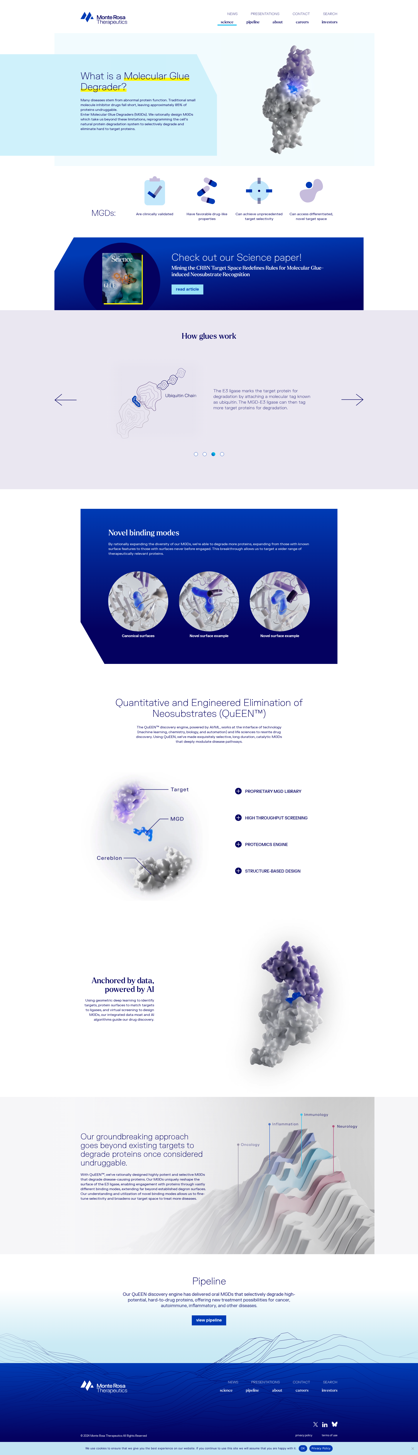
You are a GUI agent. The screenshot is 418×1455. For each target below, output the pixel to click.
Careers (302, 22)
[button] (65, 400)
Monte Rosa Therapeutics (104, 18)
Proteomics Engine (266, 844)
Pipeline (253, 22)
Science (227, 22)
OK (303, 1448)
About (278, 22)
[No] (412, 1448)
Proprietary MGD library (273, 791)
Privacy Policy (303, 1435)
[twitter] (315, 1424)
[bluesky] (334, 1424)
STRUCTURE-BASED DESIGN (272, 871)
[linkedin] (325, 1424)
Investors (329, 22)
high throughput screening (276, 818)
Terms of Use (329, 1435)
